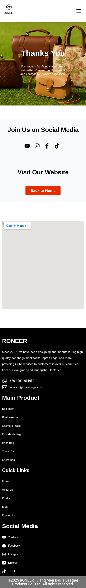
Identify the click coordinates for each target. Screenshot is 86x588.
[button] (79, 11)
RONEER (14, 341)
